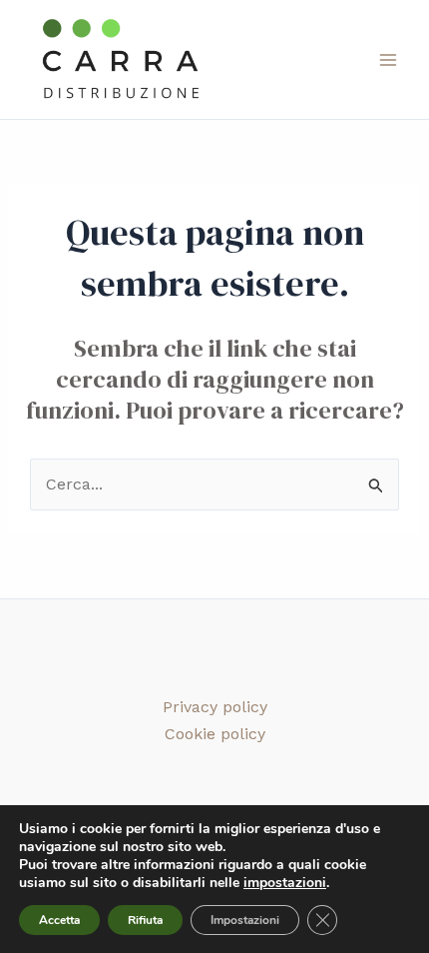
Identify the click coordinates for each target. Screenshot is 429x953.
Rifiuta (145, 920)
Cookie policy (215, 733)
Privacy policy (215, 706)
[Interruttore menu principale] (388, 59)
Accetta (59, 920)
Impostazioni (245, 920)
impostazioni (284, 883)
